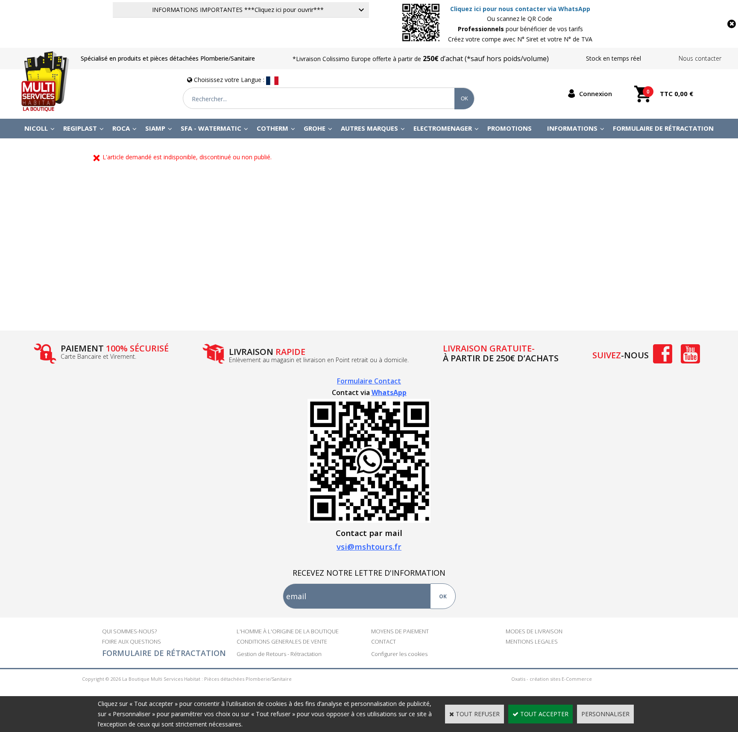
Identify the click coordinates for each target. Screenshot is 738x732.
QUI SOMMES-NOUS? (129, 631)
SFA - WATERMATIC (211, 128)
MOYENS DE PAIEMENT (400, 631)
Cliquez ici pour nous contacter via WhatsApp (520, 9)
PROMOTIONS (509, 128)
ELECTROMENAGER (442, 128)
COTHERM (272, 128)
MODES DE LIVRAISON (534, 631)
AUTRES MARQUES (369, 128)
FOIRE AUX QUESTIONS (131, 641)
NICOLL (36, 128)
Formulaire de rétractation (663, 128)
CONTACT (383, 641)
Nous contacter (700, 58)
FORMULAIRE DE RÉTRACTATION (164, 653)
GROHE (314, 128)
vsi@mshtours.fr (369, 546)
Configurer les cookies (399, 654)
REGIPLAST (80, 128)
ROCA (121, 128)
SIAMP (155, 128)
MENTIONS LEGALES (532, 641)
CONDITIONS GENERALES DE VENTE (282, 641)
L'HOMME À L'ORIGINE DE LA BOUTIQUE (288, 631)
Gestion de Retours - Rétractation (279, 654)
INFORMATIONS (572, 128)
